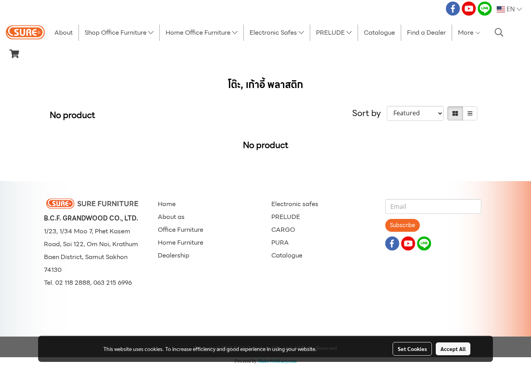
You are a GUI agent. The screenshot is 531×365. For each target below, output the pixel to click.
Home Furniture (180, 242)
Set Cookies (412, 348)
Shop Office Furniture (116, 32)
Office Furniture (180, 230)
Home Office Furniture (199, 32)
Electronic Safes (274, 32)
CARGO (283, 230)
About (63, 32)
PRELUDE (331, 32)
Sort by (369, 113)
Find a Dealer (426, 32)
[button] (499, 32)
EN (511, 9)
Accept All (453, 348)
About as (171, 217)
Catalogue (379, 32)
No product (72, 115)
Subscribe (402, 225)
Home (167, 204)
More (466, 32)
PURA (280, 242)
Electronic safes (294, 204)
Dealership (173, 255)
